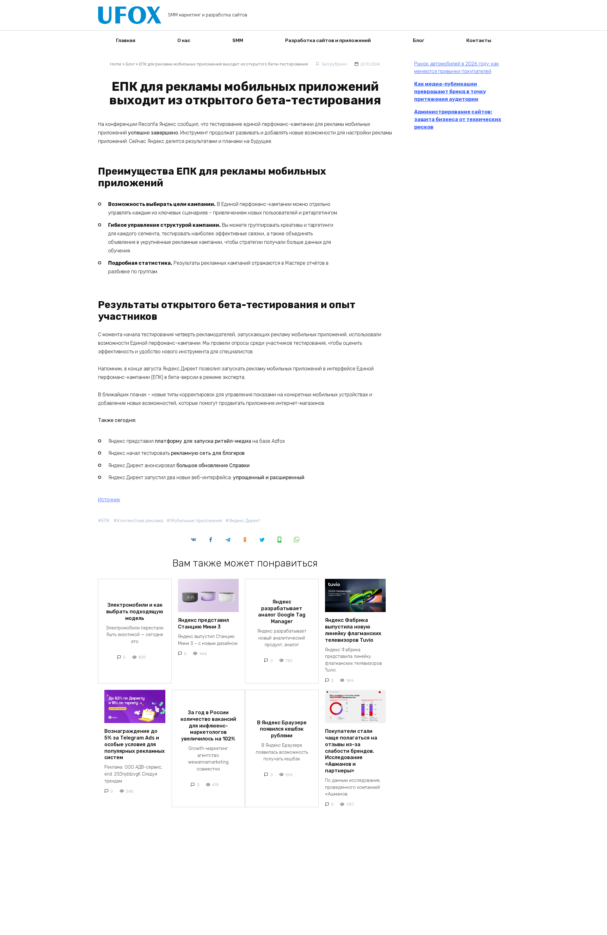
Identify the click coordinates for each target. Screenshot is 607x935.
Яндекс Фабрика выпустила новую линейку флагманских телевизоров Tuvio (353, 630)
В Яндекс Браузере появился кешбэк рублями (282, 729)
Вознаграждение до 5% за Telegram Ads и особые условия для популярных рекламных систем (134, 744)
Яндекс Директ (244, 520)
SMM (237, 40)
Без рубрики (334, 64)
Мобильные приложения (196, 520)
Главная (125, 40)
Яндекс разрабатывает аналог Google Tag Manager (281, 611)
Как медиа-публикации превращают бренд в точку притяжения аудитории (450, 91)
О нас (183, 40)
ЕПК (105, 520)
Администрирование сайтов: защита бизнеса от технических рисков (457, 119)
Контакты (478, 40)
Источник (109, 500)
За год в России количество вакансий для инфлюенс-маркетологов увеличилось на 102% (208, 725)
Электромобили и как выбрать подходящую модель (134, 611)
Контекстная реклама (140, 520)
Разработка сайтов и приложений (328, 40)
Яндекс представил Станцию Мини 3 (203, 623)
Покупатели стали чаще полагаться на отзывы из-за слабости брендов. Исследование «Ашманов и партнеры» (351, 751)
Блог (418, 40)
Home (115, 64)
